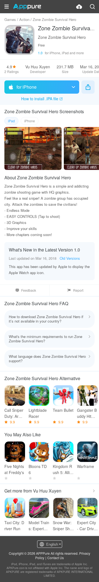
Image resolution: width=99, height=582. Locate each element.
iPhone (29, 120)
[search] (92, 6)
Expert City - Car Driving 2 (87, 526)
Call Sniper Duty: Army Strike (14, 413)
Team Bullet (63, 410)
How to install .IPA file (39, 98)
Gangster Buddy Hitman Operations (87, 413)
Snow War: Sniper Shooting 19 (62, 526)
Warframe (85, 466)
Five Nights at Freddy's (14, 469)
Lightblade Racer (38, 413)
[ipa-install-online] (79, 6)
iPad (11, 120)
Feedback (28, 290)
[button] (6, 6)
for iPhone (26, 87)
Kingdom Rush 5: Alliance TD (62, 469)
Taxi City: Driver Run (14, 525)
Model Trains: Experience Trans (39, 526)
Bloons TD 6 (38, 469)
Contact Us (55, 557)
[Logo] (27, 6)
